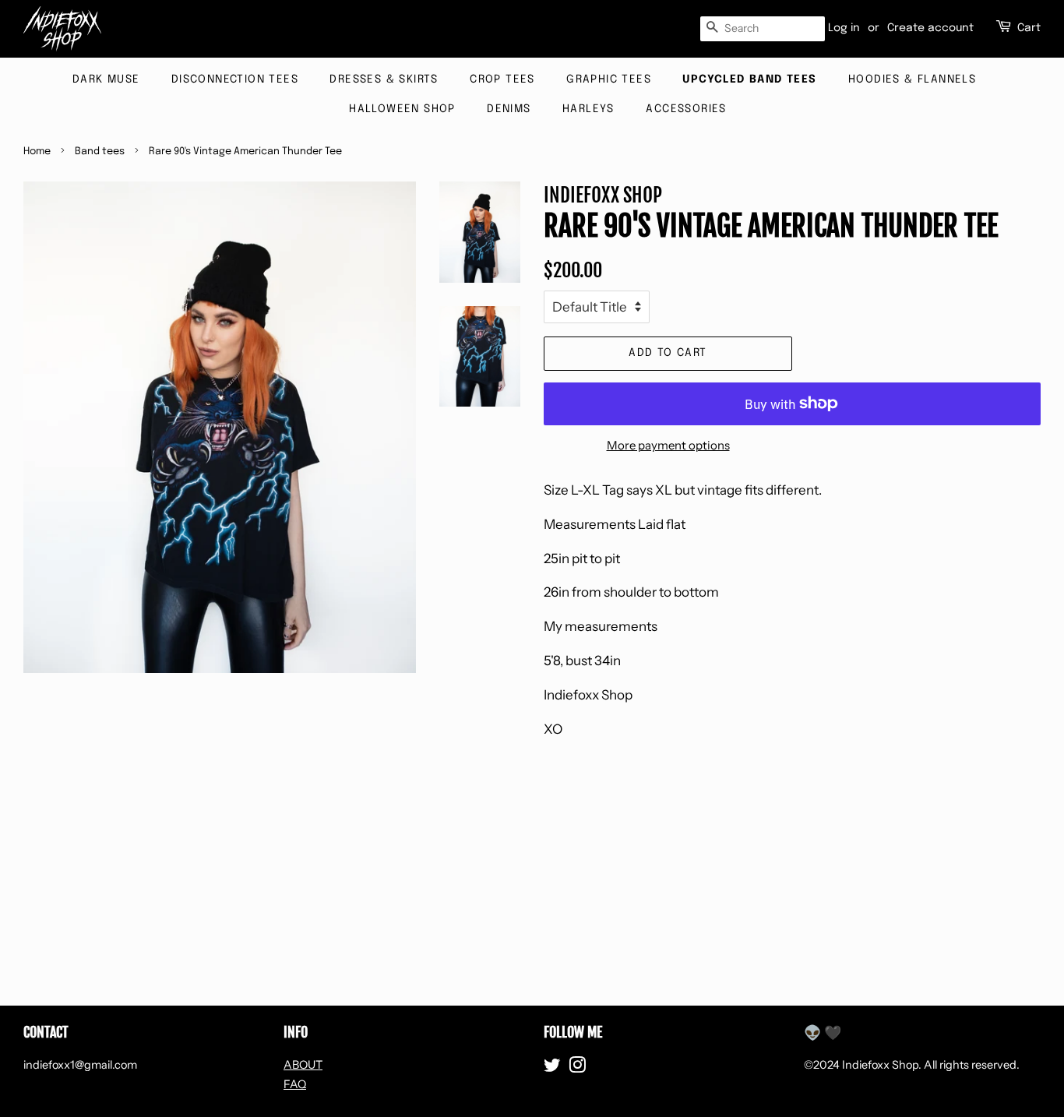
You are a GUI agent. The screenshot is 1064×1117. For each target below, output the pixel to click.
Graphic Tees (608, 79)
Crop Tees (502, 79)
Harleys (588, 109)
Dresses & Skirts (383, 79)
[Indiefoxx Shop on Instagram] (577, 1068)
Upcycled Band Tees (749, 79)
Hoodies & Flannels (912, 79)
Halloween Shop (402, 109)
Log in (844, 28)
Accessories (686, 109)
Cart (1029, 28)
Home (37, 151)
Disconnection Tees (234, 79)
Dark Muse (106, 79)
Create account (930, 28)
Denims (508, 109)
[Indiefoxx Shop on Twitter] (552, 1068)
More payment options (668, 445)
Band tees (100, 151)
